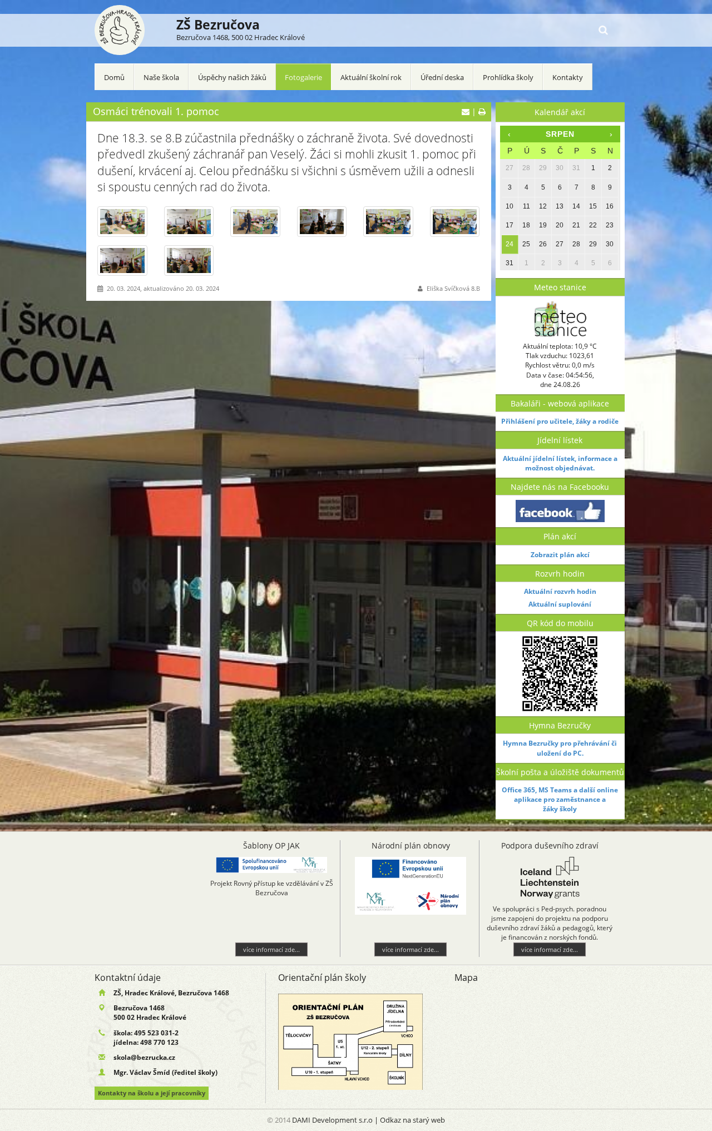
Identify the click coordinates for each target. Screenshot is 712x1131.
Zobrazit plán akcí (560, 554)
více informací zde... (155, 949)
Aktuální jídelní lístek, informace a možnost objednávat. (560, 463)
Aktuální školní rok (371, 77)
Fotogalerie (303, 77)
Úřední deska (442, 77)
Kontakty (567, 77)
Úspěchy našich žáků (232, 77)
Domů (114, 77)
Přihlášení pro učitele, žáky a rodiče (560, 421)
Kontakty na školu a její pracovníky (151, 1093)
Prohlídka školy (508, 77)
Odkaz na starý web (412, 1120)
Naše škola (161, 77)
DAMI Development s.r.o (332, 1120)
